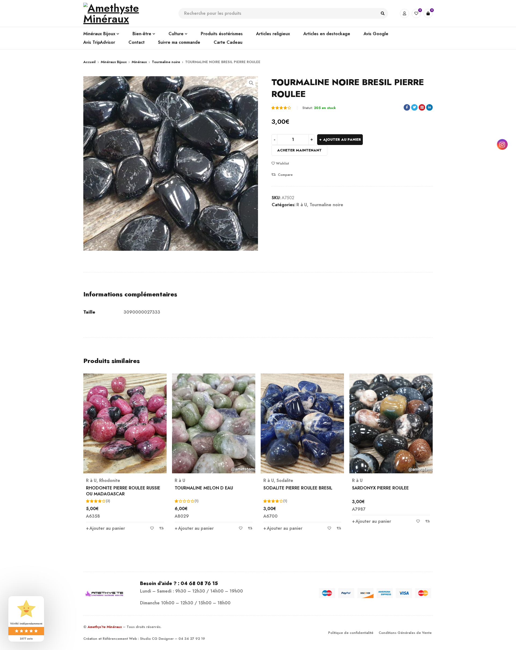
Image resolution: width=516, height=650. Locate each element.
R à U (301, 205)
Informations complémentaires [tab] (130, 294)
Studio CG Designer (157, 638)
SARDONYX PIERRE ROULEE (380, 488)
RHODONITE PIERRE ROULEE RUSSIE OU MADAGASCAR (123, 491)
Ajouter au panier (342, 139)
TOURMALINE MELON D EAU (204, 488)
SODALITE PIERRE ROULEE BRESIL (297, 488)
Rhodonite (109, 481)
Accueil (89, 61)
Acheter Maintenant (299, 150)
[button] (251, 83)
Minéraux (139, 61)
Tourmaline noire (166, 61)
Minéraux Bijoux (114, 61)
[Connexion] (404, 13)
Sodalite (285, 481)
